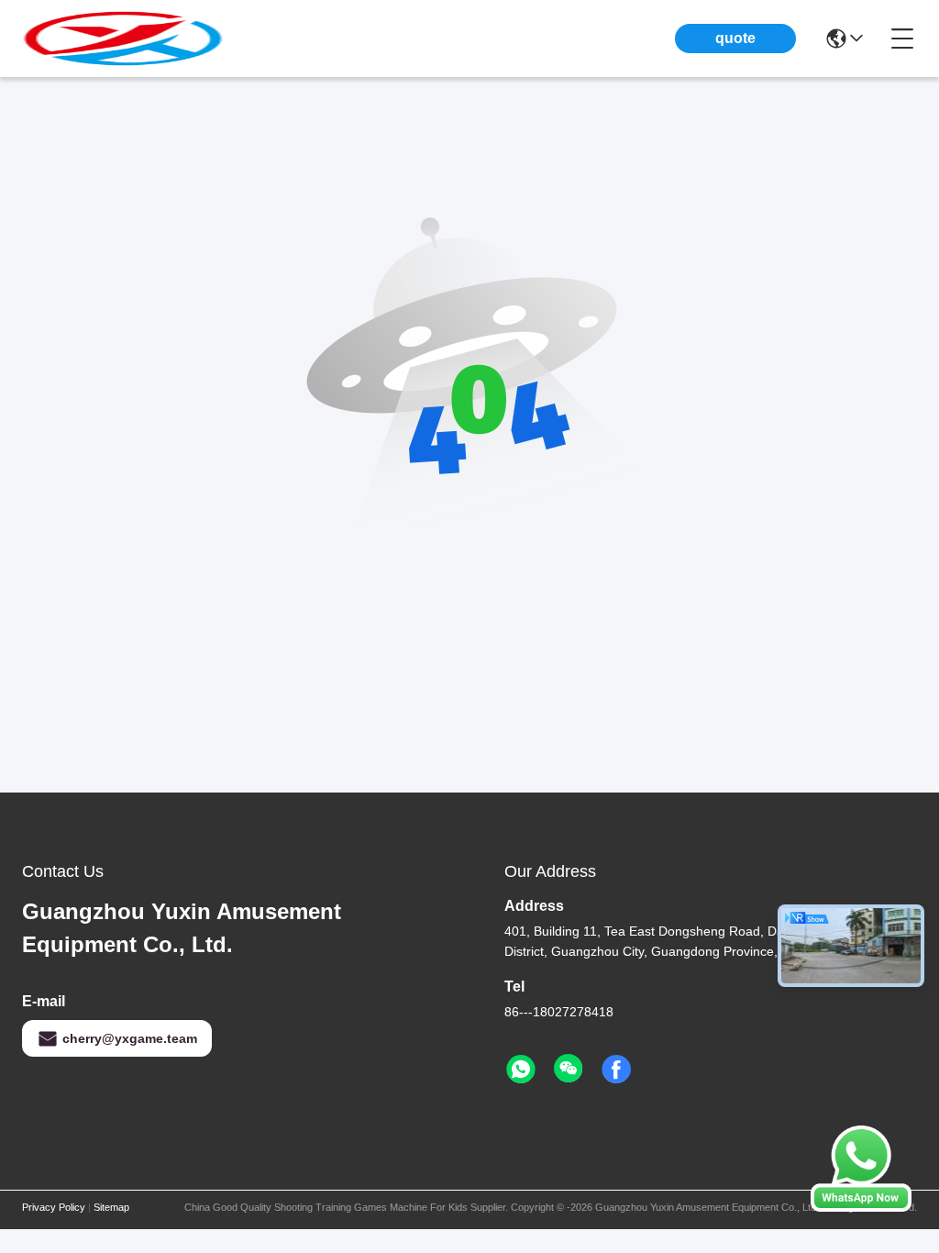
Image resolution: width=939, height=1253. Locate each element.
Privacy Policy (53, 1207)
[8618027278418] (520, 1070)
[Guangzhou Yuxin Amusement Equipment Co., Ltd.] (123, 38)
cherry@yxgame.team (129, 1038)
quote (735, 38)
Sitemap (111, 1207)
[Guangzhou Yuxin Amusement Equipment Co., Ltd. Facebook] (616, 1070)
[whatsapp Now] (861, 1207)
